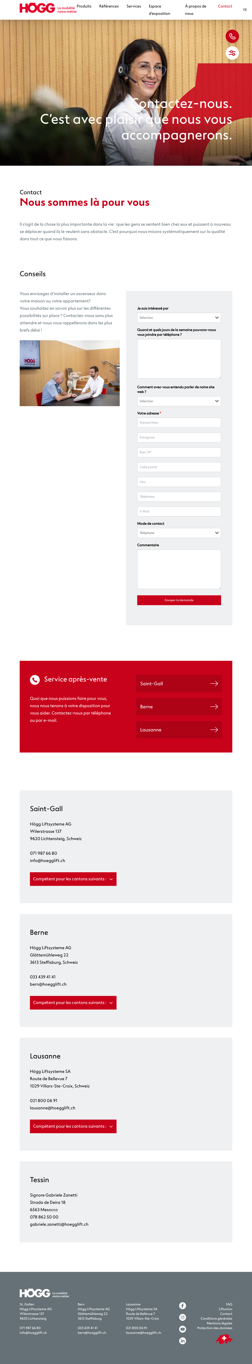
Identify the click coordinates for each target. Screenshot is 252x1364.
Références (109, 6)
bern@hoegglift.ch (48, 984)
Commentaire (148, 545)
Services (134, 6)
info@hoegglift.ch (47, 860)
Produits (84, 6)
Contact (225, 6)
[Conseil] (232, 36)
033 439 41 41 (43, 977)
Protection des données (214, 1328)
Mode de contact (150, 524)
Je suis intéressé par (153, 308)
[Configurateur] (232, 53)
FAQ (229, 1304)
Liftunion (225, 1309)
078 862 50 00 (44, 1217)
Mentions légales (219, 1323)
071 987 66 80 (43, 853)
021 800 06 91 (43, 1100)
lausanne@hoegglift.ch (52, 1108)
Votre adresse (149, 413)
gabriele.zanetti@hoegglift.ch (59, 1224)
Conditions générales (216, 1319)
